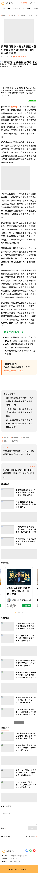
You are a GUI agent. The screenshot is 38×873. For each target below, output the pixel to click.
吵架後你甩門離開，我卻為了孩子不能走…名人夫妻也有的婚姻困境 (26, 663)
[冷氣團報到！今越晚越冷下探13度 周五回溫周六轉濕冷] (7, 541)
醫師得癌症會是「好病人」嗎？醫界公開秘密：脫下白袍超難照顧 (26, 638)
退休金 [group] (13, 15)
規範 (2, 828)
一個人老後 (14, 441)
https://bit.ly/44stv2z (13, 370)
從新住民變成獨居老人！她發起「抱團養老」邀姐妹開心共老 (26, 504)
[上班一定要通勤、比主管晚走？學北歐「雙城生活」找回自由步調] (7, 700)
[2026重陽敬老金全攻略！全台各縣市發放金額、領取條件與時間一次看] (7, 736)
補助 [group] (30, 15)
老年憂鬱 (26, 437)
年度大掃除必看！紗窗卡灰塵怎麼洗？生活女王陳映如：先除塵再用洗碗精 (26, 529)
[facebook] (26, 851)
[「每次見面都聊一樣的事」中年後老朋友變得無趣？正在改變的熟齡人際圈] (7, 712)
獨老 (5, 441)
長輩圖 (5, 437)
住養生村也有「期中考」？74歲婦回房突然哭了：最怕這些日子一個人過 (26, 784)
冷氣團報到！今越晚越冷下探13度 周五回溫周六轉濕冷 (26, 541)
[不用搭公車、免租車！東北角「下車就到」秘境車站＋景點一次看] (7, 748)
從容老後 (15, 437)
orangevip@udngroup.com (18, 856)
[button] (35, 3)
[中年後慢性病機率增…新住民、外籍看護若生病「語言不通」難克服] (7, 492)
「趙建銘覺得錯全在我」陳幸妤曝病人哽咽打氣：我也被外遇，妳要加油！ (26, 626)
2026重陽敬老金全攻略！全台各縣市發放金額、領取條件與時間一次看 (26, 735)
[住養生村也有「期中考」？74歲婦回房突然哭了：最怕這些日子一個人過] (7, 785)
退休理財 (7, 8)
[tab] (15, 612)
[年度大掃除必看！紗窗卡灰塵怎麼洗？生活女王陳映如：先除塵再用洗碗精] (7, 529)
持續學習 (16, 8)
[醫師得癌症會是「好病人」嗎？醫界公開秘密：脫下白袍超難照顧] (7, 638)
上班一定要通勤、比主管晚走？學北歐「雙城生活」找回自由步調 (26, 700)
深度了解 (27, 606)
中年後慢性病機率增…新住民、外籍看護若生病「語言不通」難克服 (26, 492)
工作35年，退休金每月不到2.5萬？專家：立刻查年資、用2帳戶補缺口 (26, 772)
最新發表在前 (30, 836)
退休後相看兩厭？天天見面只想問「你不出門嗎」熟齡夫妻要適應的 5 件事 (26, 675)
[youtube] (34, 851)
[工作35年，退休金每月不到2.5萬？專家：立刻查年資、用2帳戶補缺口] (7, 773)
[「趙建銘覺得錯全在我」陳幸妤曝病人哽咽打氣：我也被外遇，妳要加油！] (7, 626)
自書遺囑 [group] (22, 15)
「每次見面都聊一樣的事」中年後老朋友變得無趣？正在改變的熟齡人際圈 (26, 712)
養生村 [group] (4, 15)
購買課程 (25, 3)
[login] (31, 3)
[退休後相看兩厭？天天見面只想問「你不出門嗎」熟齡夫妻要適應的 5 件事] (7, 675)
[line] (30, 851)
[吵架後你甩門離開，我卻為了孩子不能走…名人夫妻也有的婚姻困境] (7, 663)
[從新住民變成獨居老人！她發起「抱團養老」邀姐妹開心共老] (7, 504)
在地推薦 (26, 8)
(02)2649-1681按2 (15, 859)
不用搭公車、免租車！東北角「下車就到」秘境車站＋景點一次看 (26, 747)
